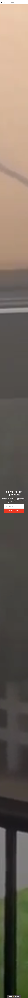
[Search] (5, 2)
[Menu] (1, 2)
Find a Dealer (14, 511)
